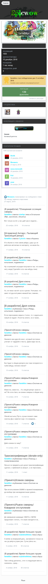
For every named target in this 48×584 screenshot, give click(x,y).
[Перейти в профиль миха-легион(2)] (7, 170)
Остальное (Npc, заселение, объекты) (22, 215)
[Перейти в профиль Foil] (7, 176)
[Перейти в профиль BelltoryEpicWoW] (7, 112)
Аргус (40, 534)
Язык (23, 580)
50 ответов (24, 546)
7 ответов (25, 397)
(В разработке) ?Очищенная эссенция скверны (22, 210)
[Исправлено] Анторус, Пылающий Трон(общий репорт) (21, 234)
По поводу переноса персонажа (16, 199)
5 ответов (25, 346)
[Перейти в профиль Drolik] (7, 157)
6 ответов (25, 274)
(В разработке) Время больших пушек (22, 531)
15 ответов (25, 249)
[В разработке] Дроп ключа (17, 257)
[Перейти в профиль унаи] (7, 183)
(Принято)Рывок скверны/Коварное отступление (21, 379)
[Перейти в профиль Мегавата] (7, 163)
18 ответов (25, 225)
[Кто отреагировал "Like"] (32, 423)
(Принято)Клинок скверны (16, 329)
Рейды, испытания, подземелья (21, 261)
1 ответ (24, 472)
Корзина (35, 238)
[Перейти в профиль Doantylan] (18, 112)
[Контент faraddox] (24, 45)
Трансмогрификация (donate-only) (23, 455)
